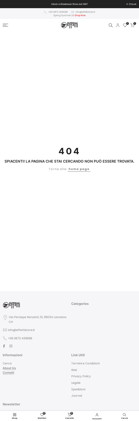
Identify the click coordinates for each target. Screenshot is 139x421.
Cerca (7, 363)
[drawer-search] (111, 25)
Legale (76, 383)
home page (79, 169)
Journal (76, 396)
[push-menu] (5, 25)
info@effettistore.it (85, 11)
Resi (74, 370)
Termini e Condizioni (85, 363)
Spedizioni (78, 389)
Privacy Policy (81, 376)
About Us (9, 368)
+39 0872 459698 (58, 11)
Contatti (8, 372)
